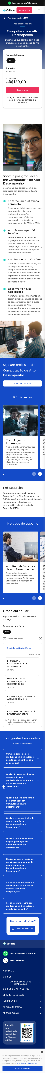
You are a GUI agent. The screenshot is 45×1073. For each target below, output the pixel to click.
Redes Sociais (11, 1013)
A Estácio (8, 971)
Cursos (7, 977)
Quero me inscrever (23, 383)
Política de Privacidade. (27, 1063)
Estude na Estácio (14, 995)
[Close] (42, 1052)
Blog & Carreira (12, 1007)
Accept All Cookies (22, 1068)
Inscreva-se (24, 10)
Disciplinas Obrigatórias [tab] (19, 648)
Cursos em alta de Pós (16, 989)
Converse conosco (24, 929)
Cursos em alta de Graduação (20, 983)
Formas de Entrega (15, 55)
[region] (22, 1061)
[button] (22, 758)
